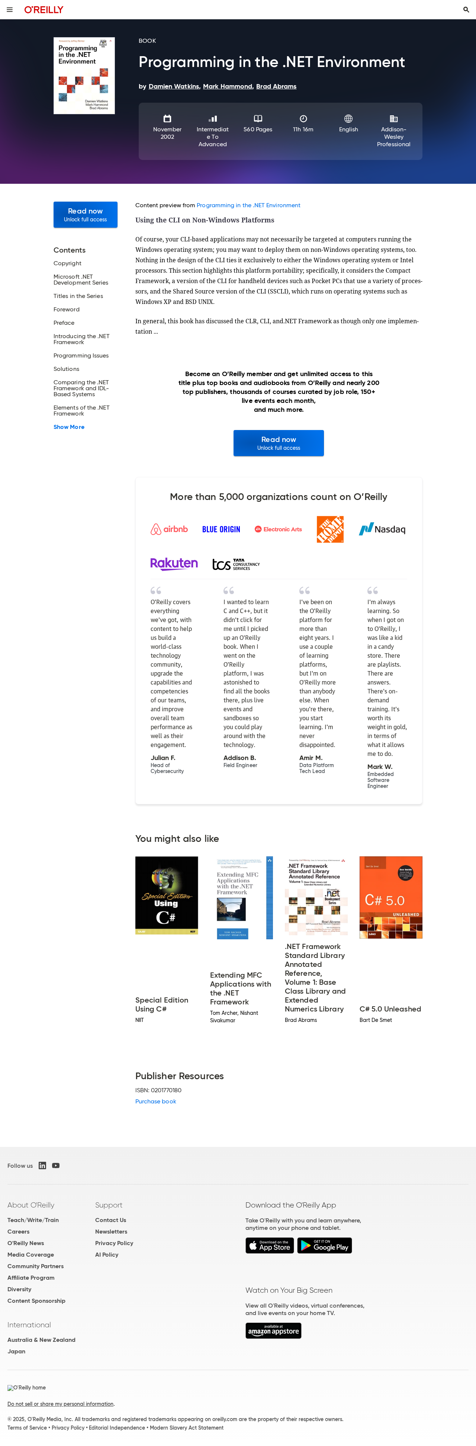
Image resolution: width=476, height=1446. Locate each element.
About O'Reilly (30, 1204)
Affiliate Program (31, 1278)
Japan (16, 1351)
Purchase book (155, 1101)
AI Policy (106, 1255)
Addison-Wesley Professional (394, 137)
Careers (18, 1231)
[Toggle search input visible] (466, 10)
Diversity (19, 1289)
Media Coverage (30, 1255)
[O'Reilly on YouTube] (56, 1165)
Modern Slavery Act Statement (186, 1427)
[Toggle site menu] (10, 10)
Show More (69, 427)
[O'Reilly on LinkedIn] (42, 1165)
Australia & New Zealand (41, 1340)
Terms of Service (27, 1427)
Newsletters (111, 1231)
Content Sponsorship (36, 1301)
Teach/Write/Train (33, 1220)
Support (109, 1204)
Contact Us (110, 1220)
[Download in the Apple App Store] (269, 1252)
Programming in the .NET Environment (248, 205)
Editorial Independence (117, 1427)
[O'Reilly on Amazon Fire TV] (273, 1337)
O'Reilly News (25, 1243)
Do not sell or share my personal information (60, 1404)
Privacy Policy (114, 1243)
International (29, 1324)
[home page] (44, 9)
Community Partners (35, 1266)
